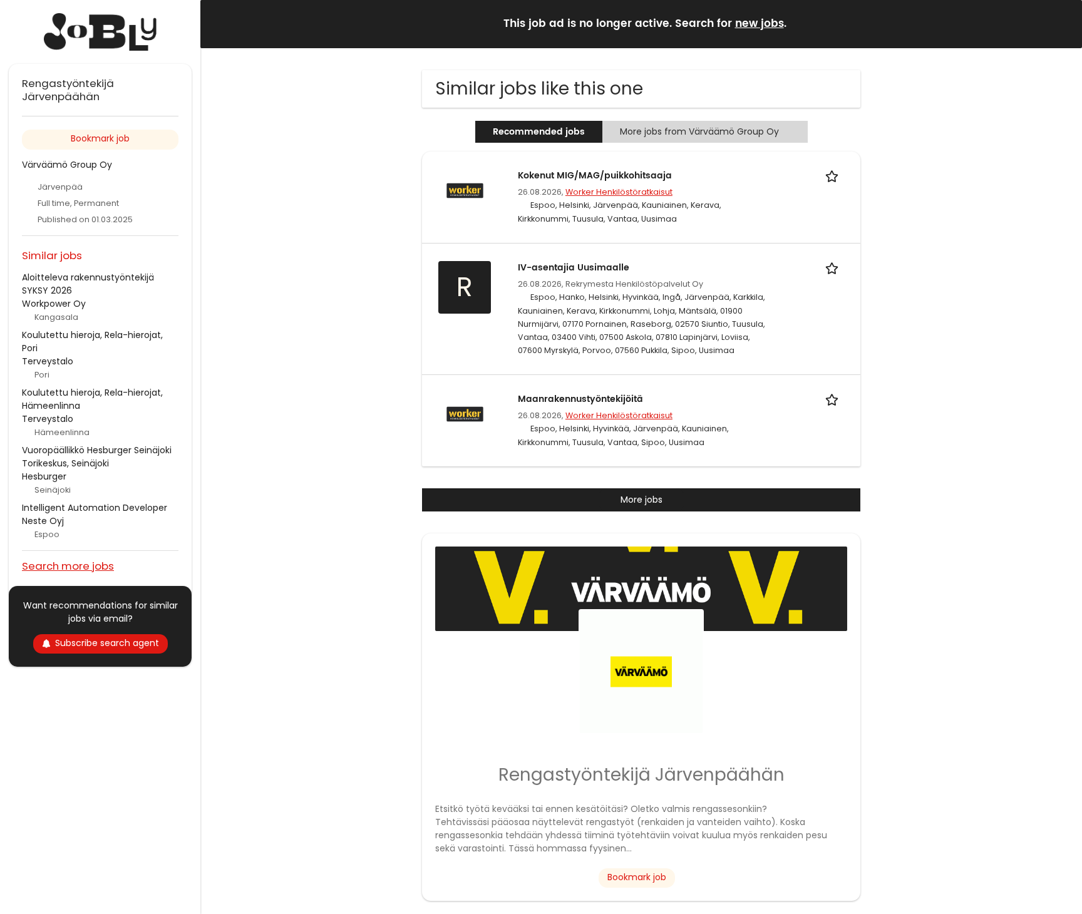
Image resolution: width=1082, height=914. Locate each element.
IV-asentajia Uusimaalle (573, 267)
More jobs (641, 499)
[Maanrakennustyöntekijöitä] (464, 413)
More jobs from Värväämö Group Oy (699, 131)
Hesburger (44, 476)
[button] (1062, 23)
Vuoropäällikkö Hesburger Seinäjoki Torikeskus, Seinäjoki (97, 457)
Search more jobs (68, 565)
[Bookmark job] (834, 176)
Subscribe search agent (107, 643)
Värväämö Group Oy (67, 164)
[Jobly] (100, 32)
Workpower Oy (54, 303)
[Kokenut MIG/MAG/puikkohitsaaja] (464, 189)
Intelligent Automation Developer (94, 507)
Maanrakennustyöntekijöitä (580, 399)
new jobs (759, 24)
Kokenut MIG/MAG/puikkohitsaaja (595, 175)
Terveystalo (47, 361)
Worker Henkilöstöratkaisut (618, 192)
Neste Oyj (43, 521)
